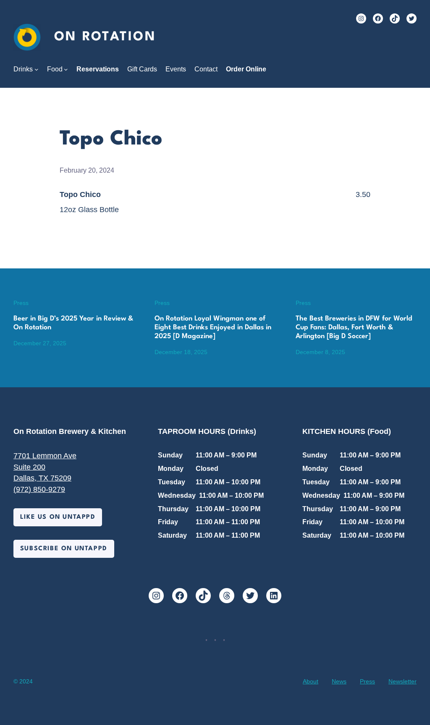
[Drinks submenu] (36, 69)
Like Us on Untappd (58, 517)
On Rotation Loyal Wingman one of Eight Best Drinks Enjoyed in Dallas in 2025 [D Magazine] (213, 327)
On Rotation (105, 37)
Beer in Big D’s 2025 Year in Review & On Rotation (73, 323)
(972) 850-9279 (39, 489)
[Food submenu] (66, 69)
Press (21, 302)
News (339, 681)
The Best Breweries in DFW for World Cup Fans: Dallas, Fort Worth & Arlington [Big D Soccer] (354, 327)
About (310, 681)
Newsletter (402, 681)
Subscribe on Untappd (64, 549)
